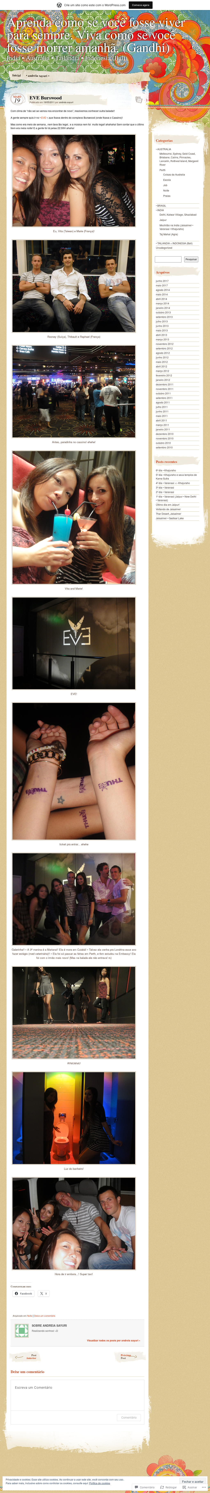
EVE (44, 117)
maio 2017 (162, 285)
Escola (167, 179)
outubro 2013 (163, 312)
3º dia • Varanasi (165, 487)
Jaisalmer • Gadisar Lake (170, 518)
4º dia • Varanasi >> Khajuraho (173, 483)
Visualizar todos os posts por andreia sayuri (113, 1340)
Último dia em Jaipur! (167, 504)
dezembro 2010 (164, 434)
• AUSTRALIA (163, 149)
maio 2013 (162, 330)
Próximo (126, 1356)
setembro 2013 (164, 317)
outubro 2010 (163, 443)
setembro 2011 (164, 398)
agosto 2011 (163, 402)
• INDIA (160, 210)
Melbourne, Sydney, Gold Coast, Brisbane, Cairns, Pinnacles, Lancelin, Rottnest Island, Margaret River (179, 159)
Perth (162, 170)
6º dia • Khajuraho (166, 470)
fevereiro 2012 (164, 375)
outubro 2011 (163, 393)
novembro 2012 (164, 344)
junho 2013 (162, 326)
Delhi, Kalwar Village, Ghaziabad (178, 214)
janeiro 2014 (163, 308)
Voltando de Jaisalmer (168, 509)
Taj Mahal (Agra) (169, 234)
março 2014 (162, 303)
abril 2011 (161, 420)
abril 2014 (161, 299)
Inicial (16, 75)
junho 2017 (162, 281)
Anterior (31, 1356)
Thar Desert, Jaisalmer (168, 513)
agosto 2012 (163, 353)
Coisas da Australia (174, 174)
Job (165, 185)
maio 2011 (162, 416)
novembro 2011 (164, 389)
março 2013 (162, 339)
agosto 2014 (163, 290)
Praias (166, 195)
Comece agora (140, 5)
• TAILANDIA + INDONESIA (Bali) (174, 243)
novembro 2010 (164, 438)
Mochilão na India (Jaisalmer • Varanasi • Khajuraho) (176, 227)
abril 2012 (161, 366)
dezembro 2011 (164, 384)
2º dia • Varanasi (165, 492)
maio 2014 (162, 294)
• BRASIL (161, 205)
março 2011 (162, 425)
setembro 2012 (164, 348)
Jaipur (163, 220)
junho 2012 (162, 357)
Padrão (137, 98)
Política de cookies (99, 1483)
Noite (29, 1315)
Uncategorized (164, 247)
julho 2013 (162, 321)
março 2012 (162, 371)
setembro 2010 (164, 447)
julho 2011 (162, 407)
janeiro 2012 (163, 380)
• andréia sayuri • (37, 75)
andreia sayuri (66, 102)
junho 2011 (162, 411)
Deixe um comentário (44, 1315)
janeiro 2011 (163, 429)
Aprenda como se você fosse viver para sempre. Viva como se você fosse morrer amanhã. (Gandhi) (96, 34)
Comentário (129, 1417)
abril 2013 (161, 335)
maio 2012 (162, 362)
